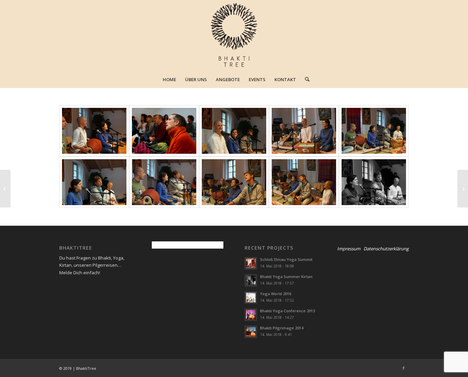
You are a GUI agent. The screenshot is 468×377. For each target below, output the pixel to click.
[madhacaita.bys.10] (304, 182)
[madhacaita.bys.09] (234, 182)
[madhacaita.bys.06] (374, 130)
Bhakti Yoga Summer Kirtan (286, 276)
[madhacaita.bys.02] (94, 130)
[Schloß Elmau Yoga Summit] (462, 189)
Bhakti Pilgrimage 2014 (281, 327)
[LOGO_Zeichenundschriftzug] (234, 35)
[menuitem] (169, 79)
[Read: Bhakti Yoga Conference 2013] (251, 315)
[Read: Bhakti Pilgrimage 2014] (251, 332)
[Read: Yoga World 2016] (251, 297)
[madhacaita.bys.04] (234, 130)
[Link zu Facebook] (403, 368)
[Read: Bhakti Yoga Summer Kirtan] (251, 280)
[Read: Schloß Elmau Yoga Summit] (251, 263)
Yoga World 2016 (275, 293)
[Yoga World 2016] (5, 189)
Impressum (348, 249)
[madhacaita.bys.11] (374, 182)
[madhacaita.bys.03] (164, 130)
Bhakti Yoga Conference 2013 (287, 310)
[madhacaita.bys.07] (94, 182)
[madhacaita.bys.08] (164, 182)
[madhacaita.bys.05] (304, 130)
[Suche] (304, 79)
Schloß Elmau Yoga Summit (286, 259)
